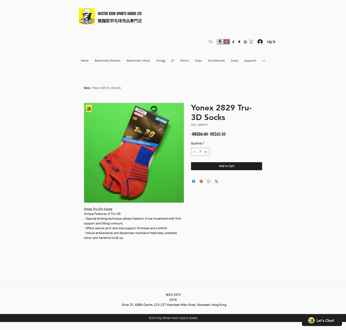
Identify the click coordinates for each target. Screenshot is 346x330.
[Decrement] (194, 152)
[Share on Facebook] (193, 181)
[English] (220, 41)
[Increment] (206, 152)
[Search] (210, 42)
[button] (251, 42)
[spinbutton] (200, 152)
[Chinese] (226, 41)
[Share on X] (216, 181)
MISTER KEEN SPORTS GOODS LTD (120, 13)
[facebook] (233, 42)
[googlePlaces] (239, 42)
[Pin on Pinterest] (201, 181)
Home (87, 88)
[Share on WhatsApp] (208, 181)
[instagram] (245, 42)
